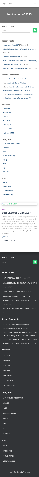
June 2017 (6, 109)
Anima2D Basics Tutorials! (11, 57)
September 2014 (8, 133)
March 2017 (7, 113)
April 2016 (6, 117)
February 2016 (7, 125)
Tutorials (6, 172)
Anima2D (6, 148)
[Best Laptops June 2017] (19, 204)
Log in (5, 182)
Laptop (5, 160)
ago (12, 240)
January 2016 (7, 129)
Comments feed (8, 190)
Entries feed (7, 186)
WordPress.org (8, 194)
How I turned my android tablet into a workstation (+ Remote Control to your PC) (19, 298)
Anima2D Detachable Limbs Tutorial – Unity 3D (18, 49)
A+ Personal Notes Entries (11, 143)
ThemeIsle (26, 472)
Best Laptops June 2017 (11, 45)
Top (4, 168)
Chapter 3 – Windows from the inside (15, 68)
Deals (4, 151)
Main (4, 164)
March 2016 (7, 121)
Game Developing (9, 156)
